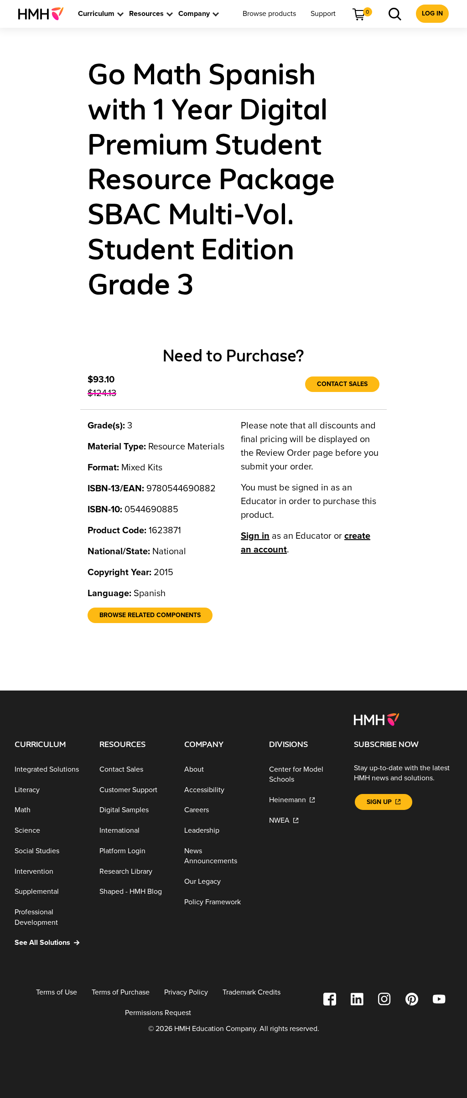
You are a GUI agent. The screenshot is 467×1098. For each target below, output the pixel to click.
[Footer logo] (376, 718)
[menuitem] (44, 13)
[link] (44, 13)
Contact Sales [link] (342, 384)
